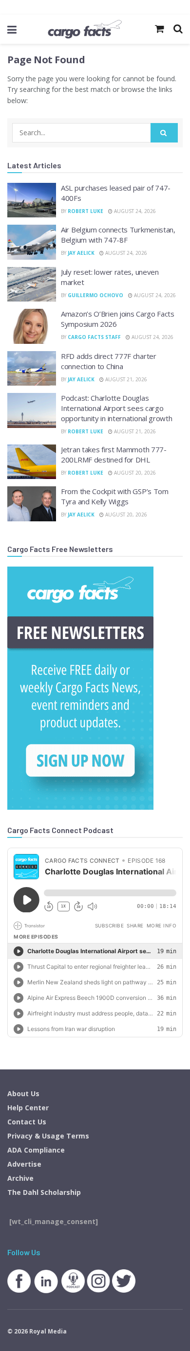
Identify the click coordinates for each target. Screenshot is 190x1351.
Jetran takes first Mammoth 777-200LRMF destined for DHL (114, 454)
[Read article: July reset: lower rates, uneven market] (31, 284)
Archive (20, 1178)
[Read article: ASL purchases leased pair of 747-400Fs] (31, 200)
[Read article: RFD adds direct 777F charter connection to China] (31, 368)
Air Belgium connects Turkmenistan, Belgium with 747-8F (118, 235)
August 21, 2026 (125, 379)
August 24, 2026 (134, 211)
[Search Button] (164, 132)
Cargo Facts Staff (94, 337)
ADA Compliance (36, 1150)
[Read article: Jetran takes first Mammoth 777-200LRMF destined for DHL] (31, 462)
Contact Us (26, 1121)
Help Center (28, 1107)
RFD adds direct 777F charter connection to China (108, 361)
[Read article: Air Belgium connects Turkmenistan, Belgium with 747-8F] (31, 242)
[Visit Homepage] (85, 29)
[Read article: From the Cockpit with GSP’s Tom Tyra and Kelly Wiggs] (31, 503)
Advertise (24, 1164)
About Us (23, 1093)
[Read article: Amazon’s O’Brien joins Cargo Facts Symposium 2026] (31, 326)
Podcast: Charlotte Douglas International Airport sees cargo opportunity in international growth (116, 408)
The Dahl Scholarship (44, 1192)
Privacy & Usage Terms (48, 1135)
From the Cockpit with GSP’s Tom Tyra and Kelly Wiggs (115, 496)
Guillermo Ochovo (95, 295)
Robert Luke (85, 211)
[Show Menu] (12, 29)
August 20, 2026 (134, 472)
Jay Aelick (81, 252)
